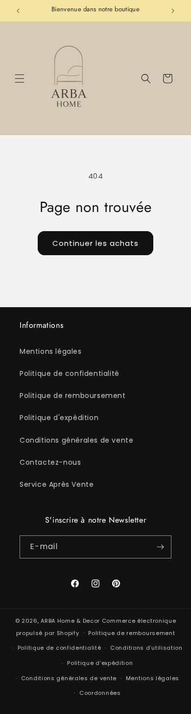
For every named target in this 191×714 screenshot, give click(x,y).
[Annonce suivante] (173, 11)
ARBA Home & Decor (70, 621)
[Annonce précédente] (18, 11)
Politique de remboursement (73, 395)
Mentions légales (51, 351)
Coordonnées (100, 693)
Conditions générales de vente (76, 440)
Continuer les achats (95, 243)
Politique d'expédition (59, 418)
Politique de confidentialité (69, 373)
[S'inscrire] (160, 546)
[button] (19, 78)
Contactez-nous (50, 462)
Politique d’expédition (100, 663)
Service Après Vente (57, 484)
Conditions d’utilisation (146, 648)
